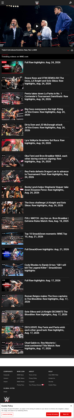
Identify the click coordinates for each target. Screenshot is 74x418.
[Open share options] (72, 50)
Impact (5, 381)
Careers (6, 378)
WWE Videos (20, 378)
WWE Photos (20, 381)
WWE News (20, 375)
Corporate (6, 375)
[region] (37, 410)
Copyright (31, 381)
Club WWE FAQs (53, 375)
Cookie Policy (52, 385)
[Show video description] (68, 50)
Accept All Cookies (52, 414)
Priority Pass (20, 385)
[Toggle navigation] (2, 2)
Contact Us (52, 378)
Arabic (5, 391)
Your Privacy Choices (35, 385)
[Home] (37, 2)
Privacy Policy (33, 378)
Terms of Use (33, 375)
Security (51, 381)
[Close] (71, 406)
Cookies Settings (7, 414)
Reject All (65, 414)
